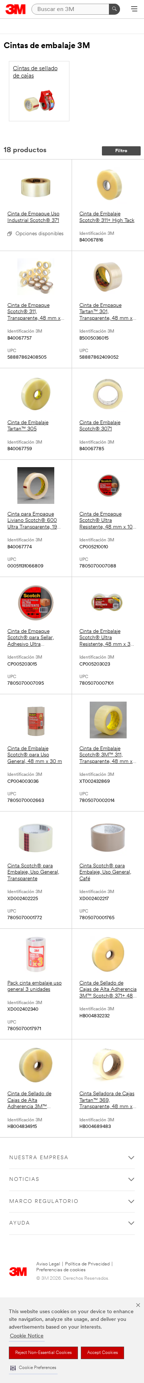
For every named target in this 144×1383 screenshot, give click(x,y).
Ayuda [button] (19, 1223)
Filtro (121, 150)
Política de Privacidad (87, 1264)
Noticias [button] (24, 1179)
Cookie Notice (27, 1336)
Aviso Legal (48, 1264)
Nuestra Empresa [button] (39, 1158)
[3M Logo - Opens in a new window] (16, 9)
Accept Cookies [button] (102, 1353)
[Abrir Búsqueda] (134, 9)
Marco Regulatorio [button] (44, 1201)
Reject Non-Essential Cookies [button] (43, 1353)
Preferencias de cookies (61, 1270)
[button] (33, 1368)
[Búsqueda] (114, 9)
